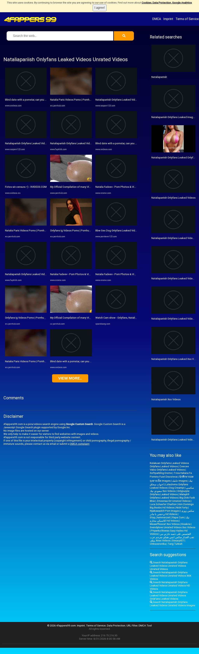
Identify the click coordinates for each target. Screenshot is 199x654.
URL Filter (132, 625)
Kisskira (185, 524)
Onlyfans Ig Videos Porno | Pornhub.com (28, 317)
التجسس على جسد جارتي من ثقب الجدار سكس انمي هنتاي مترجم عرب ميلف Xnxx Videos (172, 537)
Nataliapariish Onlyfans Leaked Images (173, 117)
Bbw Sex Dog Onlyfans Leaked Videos (117, 230)
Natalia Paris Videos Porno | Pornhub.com (29, 230)
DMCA (156, 19)
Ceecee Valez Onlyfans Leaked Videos (169, 468)
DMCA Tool (145, 625)
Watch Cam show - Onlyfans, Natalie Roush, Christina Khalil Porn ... (133, 317)
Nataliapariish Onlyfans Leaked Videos (173, 197)
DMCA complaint (79, 444)
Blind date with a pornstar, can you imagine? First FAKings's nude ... (43, 99)
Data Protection (116, 625)
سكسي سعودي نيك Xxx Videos (172, 489)
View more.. (70, 378)
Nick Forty (182, 507)
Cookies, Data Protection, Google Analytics (167, 2)
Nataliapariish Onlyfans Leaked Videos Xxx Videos (34, 143)
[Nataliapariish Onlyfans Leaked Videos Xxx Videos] (26, 137)
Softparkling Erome (161, 473)
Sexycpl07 (178, 540)
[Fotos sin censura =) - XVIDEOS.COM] (26, 181)
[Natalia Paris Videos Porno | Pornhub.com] (26, 224)
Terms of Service (187, 19)
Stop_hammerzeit (160, 517)
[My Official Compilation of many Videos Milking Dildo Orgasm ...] (71, 181)
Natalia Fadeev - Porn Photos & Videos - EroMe (77, 274)
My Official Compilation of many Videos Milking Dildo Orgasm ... (86, 186)
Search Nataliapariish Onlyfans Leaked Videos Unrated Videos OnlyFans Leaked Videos (169, 595)
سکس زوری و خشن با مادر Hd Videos (172, 512)
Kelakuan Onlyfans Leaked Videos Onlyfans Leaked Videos (169, 464)
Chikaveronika (158, 543)
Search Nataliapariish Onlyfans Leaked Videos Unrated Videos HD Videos (170, 586)
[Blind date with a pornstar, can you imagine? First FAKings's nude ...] (26, 94)
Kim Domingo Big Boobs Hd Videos (172, 506)
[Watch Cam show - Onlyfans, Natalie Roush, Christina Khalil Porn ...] (116, 312)
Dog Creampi (176, 487)
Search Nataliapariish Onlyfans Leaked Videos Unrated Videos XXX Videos (170, 576)
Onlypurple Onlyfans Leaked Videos (169, 492)
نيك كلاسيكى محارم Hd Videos (169, 519)
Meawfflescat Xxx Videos (165, 524)
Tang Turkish (175, 543)
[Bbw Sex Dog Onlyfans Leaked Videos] (116, 224)
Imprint (168, 19)
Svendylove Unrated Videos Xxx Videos (172, 527)
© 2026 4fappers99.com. (62, 625)
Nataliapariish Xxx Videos (166, 399)
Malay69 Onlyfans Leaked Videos (169, 496)
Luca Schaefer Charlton (163, 504)
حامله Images (179, 480)
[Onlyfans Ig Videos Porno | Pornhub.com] (26, 312)
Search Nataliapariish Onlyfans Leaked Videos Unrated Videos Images (172, 603)
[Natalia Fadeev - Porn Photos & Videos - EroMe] (71, 268)
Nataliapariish (159, 77)
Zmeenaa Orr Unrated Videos (173, 501)
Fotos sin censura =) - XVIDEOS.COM (26, 186)
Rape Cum (178, 517)
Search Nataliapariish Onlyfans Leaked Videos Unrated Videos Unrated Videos (169, 566)
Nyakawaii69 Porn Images (165, 510)
